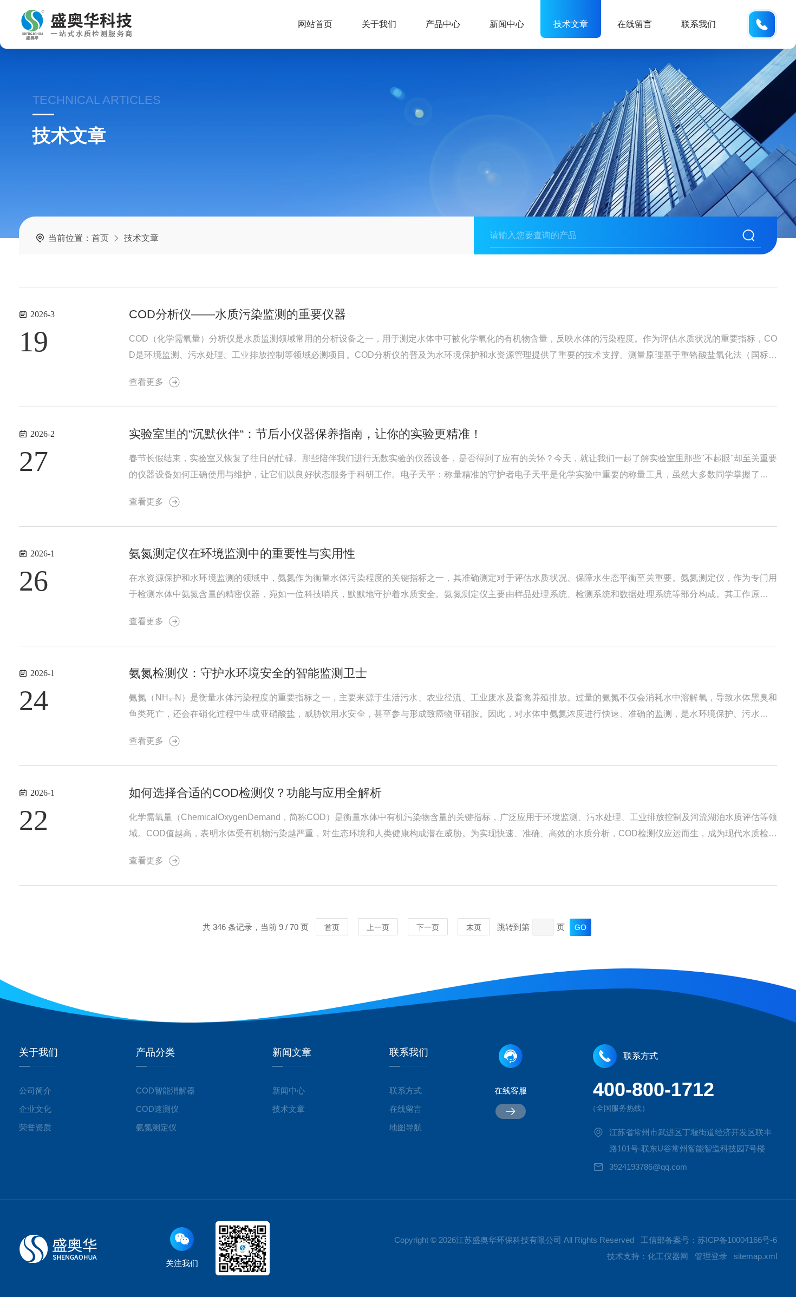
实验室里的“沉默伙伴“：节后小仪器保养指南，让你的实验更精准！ (305, 434)
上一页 (378, 927)
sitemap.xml (755, 1256)
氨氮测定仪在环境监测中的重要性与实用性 (242, 553)
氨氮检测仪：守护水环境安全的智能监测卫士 (248, 673)
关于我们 (379, 24)
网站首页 (315, 24)
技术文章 (570, 24)
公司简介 (35, 1090)
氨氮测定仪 (156, 1127)
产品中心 (443, 24)
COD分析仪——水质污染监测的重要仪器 (237, 314)
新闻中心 (507, 24)
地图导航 (405, 1127)
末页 (473, 927)
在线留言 (634, 24)
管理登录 (711, 1256)
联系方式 (405, 1090)
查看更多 (146, 382)
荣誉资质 (35, 1127)
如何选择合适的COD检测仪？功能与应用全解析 (255, 793)
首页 (100, 238)
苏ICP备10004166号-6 (737, 1239)
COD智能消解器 (165, 1090)
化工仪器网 (668, 1256)
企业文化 (35, 1108)
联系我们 (698, 24)
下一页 (427, 927)
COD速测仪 (157, 1108)
